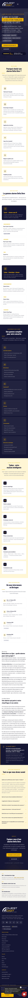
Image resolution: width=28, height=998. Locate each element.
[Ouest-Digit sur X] (10, 922)
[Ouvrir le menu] (17, 4)
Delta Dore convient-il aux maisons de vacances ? (14, 805)
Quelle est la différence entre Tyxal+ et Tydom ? (14, 780)
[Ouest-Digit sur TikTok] (13, 922)
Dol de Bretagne (5, 966)
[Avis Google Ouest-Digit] (20, 922)
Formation (4, 942)
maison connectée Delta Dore (17, 733)
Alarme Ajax (4, 936)
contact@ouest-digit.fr (6, 974)
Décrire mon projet (5, 978)
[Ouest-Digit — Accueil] (8, 4)
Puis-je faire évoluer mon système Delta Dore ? (14, 817)
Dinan (3, 960)
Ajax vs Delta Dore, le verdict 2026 (18, 692)
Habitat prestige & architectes (8, 951)
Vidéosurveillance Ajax (13, 934)
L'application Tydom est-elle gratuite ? (14, 801)
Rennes (3, 956)
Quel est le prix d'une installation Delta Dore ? (14, 797)
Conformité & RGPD (6, 946)
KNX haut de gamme (6, 948)
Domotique (4, 938)
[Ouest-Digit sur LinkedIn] (17, 922)
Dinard (3, 962)
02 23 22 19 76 (6, 49)
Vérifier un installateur (6, 944)
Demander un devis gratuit (9, 45)
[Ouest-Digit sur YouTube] (6, 922)
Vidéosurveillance (5, 934)
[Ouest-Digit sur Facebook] (3, 922)
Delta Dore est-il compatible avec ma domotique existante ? (14, 822)
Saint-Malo (4, 958)
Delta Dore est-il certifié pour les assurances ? (14, 813)
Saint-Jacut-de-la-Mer (19, 877)
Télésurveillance (5, 940)
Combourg (4, 964)
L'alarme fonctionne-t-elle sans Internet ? (14, 809)
